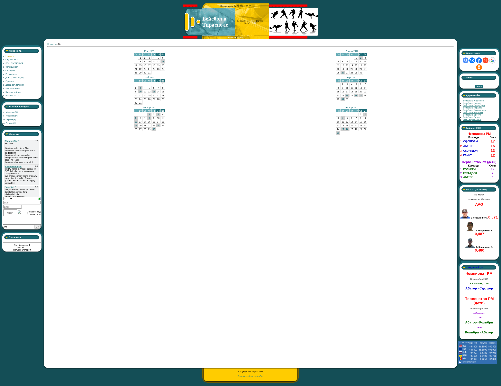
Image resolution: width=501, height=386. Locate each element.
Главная (232, 37)
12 (136, 122)
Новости (51, 44)
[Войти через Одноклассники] (479, 67)
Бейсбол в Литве (471, 117)
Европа (9, 119)
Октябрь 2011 (352, 107)
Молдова (10, 112)
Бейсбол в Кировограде (474, 110)
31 (338, 133)
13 (163, 61)
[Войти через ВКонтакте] (472, 60)
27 (361, 95)
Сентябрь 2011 (149, 107)
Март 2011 (149, 51)
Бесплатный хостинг (248, 376)
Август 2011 (352, 77)
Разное (9, 123)
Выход (240, 37)
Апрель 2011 (352, 51)
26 (343, 73)
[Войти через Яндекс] (485, 60)
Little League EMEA (472, 119)
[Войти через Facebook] (479, 60)
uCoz (261, 376)
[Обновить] (39, 198)
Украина (10, 116)
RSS (254, 23)
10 (140, 91)
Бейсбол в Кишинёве (473, 100)
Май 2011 (149, 77)
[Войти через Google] (492, 60)
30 (343, 99)
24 (347, 95)
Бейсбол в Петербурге (474, 105)
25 (343, 129)
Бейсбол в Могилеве (473, 112)
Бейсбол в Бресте (472, 115)
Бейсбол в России (472, 103)
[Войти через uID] (466, 60)
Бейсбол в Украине (472, 108)
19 (136, 125)
